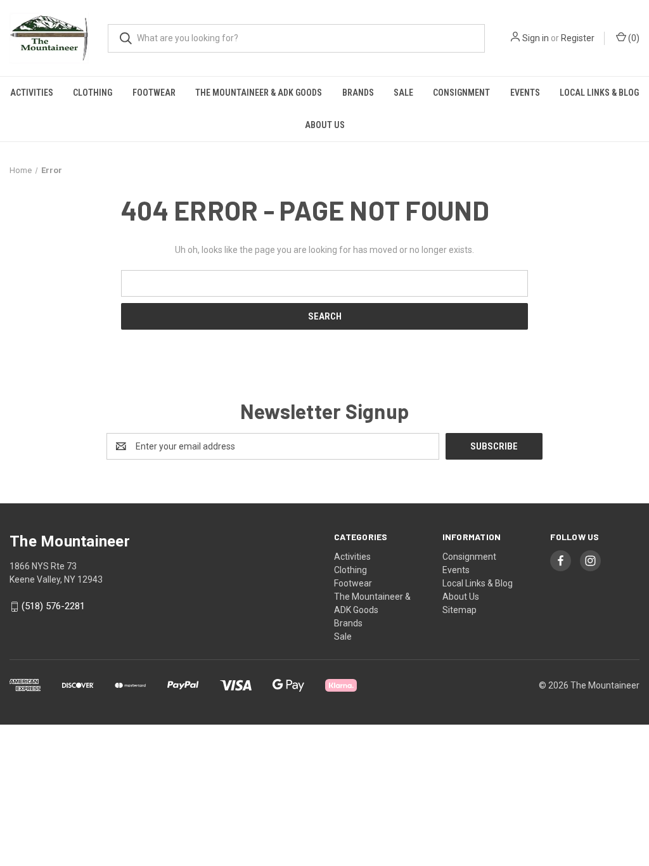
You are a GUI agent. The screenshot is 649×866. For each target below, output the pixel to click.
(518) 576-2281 (53, 606)
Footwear (154, 92)
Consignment (461, 92)
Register (577, 38)
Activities (31, 92)
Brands (358, 92)
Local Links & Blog (599, 92)
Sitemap (459, 610)
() (632, 38)
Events (525, 92)
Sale (403, 92)
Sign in (535, 38)
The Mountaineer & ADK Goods (258, 92)
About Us (325, 125)
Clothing (92, 92)
